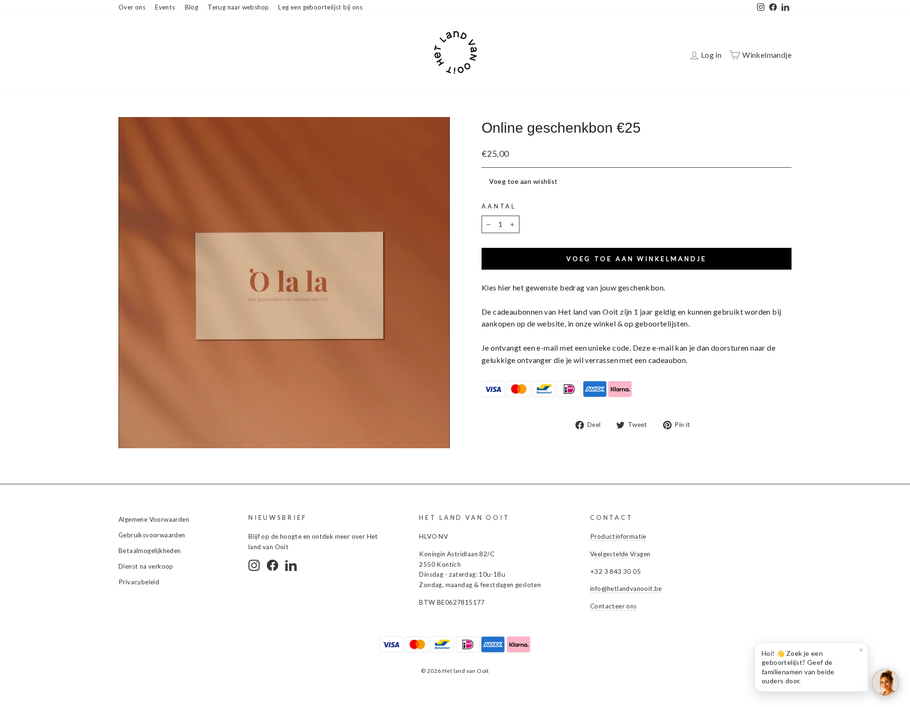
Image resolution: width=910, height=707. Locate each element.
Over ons (132, 7)
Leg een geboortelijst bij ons (320, 7)
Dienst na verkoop (145, 566)
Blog (192, 7)
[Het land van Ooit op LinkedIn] (291, 565)
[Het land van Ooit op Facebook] (272, 565)
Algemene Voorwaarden (153, 519)
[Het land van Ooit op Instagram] (254, 565)
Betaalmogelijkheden (149, 550)
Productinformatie (618, 536)
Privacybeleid (138, 582)
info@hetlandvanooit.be (626, 588)
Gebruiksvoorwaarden (151, 535)
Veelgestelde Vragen (620, 554)
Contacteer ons (613, 606)
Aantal (499, 206)
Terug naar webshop (238, 7)
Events (165, 7)
